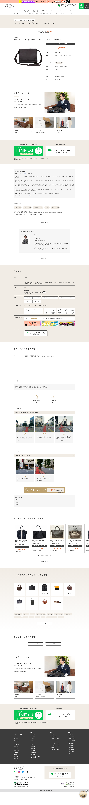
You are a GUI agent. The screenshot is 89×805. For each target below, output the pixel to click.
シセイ (33, 614)
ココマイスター (18, 614)
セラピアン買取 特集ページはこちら (44, 221)
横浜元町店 (33, 748)
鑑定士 (15, 736)
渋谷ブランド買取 (55, 207)
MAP (44, 292)
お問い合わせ (70, 753)
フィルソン (61, 617)
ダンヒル (25, 617)
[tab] (38, 555)
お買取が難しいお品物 (55, 749)
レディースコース (54, 740)
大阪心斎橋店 (33, 752)
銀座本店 (32, 738)
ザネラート (26, 614)
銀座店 (17, 499)
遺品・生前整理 (17, 746)
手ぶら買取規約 (72, 749)
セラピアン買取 (28, 13)
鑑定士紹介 (16, 738)
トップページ (16, 732)
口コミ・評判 (16, 740)
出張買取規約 (71, 745)
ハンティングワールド (52, 617)
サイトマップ (16, 760)
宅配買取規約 (71, 747)
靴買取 (54, 297)
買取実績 (52, 747)
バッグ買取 (37, 297)
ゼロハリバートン (58, 614)
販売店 (15, 754)
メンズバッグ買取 (35, 13)
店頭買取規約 (71, 743)
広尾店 (17, 502)
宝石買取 (62, 297)
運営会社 (16, 758)
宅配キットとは (72, 736)
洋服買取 (28, 297)
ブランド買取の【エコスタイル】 (19, 13)
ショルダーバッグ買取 (38, 207)
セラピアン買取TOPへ (44, 561)
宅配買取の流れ (72, 738)
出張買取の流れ (53, 736)
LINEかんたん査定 (71, 740)
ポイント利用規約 (72, 751)
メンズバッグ (59, 62)
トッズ (37, 617)
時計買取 (45, 297)
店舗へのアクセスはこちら (29, 293)
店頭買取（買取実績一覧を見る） (61, 66)
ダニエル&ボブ (68, 614)
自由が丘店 (18, 504)
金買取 (71, 297)
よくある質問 (16, 756)
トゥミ (31, 617)
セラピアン (50, 614)
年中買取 (16, 742)
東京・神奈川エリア (34, 736)
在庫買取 (16, 748)
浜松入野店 (33, 750)
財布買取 (28, 301)
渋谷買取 (47, 207)
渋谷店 (56, 69)
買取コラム (16, 750)
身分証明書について (17, 159)
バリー (43, 617)
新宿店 (17, 501)
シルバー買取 (37, 301)
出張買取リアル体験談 (55, 738)
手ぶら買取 (16, 744)
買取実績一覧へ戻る (44, 258)
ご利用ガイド (16, 752)
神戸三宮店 (33, 754)
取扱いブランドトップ (55, 743)
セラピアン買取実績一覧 (43, 13)
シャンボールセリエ (41, 614)
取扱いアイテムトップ (55, 745)
